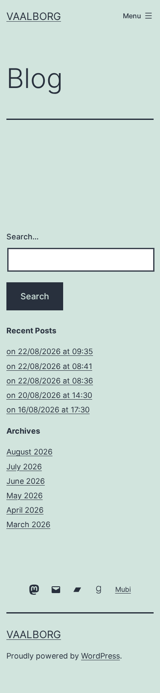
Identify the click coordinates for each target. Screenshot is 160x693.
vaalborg (33, 16)
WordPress (100, 655)
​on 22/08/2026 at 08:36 (49, 380)
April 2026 (25, 510)
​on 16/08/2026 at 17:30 (48, 409)
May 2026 (24, 495)
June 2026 (25, 481)
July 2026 (24, 466)
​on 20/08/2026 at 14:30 (49, 395)
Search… (22, 236)
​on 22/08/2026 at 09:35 (49, 351)
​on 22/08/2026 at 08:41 (49, 366)
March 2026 (28, 524)
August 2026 (29, 451)
